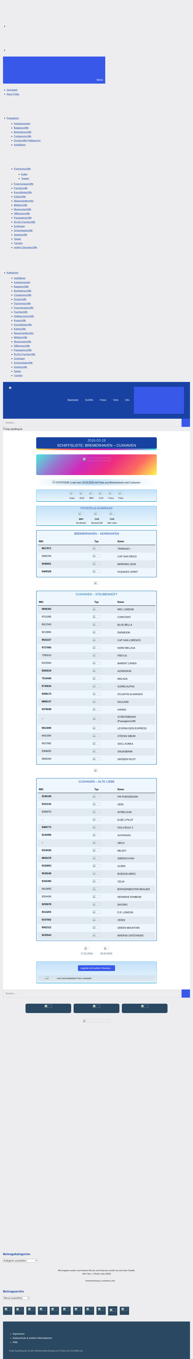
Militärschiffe (20, 205)
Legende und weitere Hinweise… (96, 968)
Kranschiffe (20, 320)
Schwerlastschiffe (23, 230)
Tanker (17, 239)
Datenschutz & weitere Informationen (32, 1338)
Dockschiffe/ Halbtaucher (27, 140)
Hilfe (15, 1342)
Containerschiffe (22, 136)
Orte (115, 400)
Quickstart (12, 90)
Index (72, 498)
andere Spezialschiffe (25, 247)
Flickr (120, 498)
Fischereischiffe (22, 169)
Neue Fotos (13, 94)
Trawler (25, 178)
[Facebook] (29, 26)
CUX (101, 498)
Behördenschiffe (22, 132)
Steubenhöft (97, 521)
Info (127, 400)
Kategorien (12, 272)
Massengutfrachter (24, 201)
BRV (91, 498)
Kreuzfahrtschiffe (23, 192)
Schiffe (89, 400)
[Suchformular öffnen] (159, 400)
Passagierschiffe (23, 218)
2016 (81, 498)
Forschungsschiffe (23, 184)
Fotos (103, 400)
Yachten (18, 243)
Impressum (18, 1334)
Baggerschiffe (21, 128)
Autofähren (20, 144)
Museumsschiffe (22, 209)
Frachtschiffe (21, 188)
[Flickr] (29, 50)
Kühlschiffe (20, 196)
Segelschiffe (20, 234)
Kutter (24, 174)
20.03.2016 (106, 953)
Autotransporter (22, 123)
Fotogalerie (13, 118)
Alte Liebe (112, 521)
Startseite (72, 400)
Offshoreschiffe (22, 213)
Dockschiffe (20, 299)
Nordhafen (81, 521)
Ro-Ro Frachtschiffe (24, 222)
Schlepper (19, 226)
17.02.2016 (87, 953)
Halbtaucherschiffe (24, 316)
